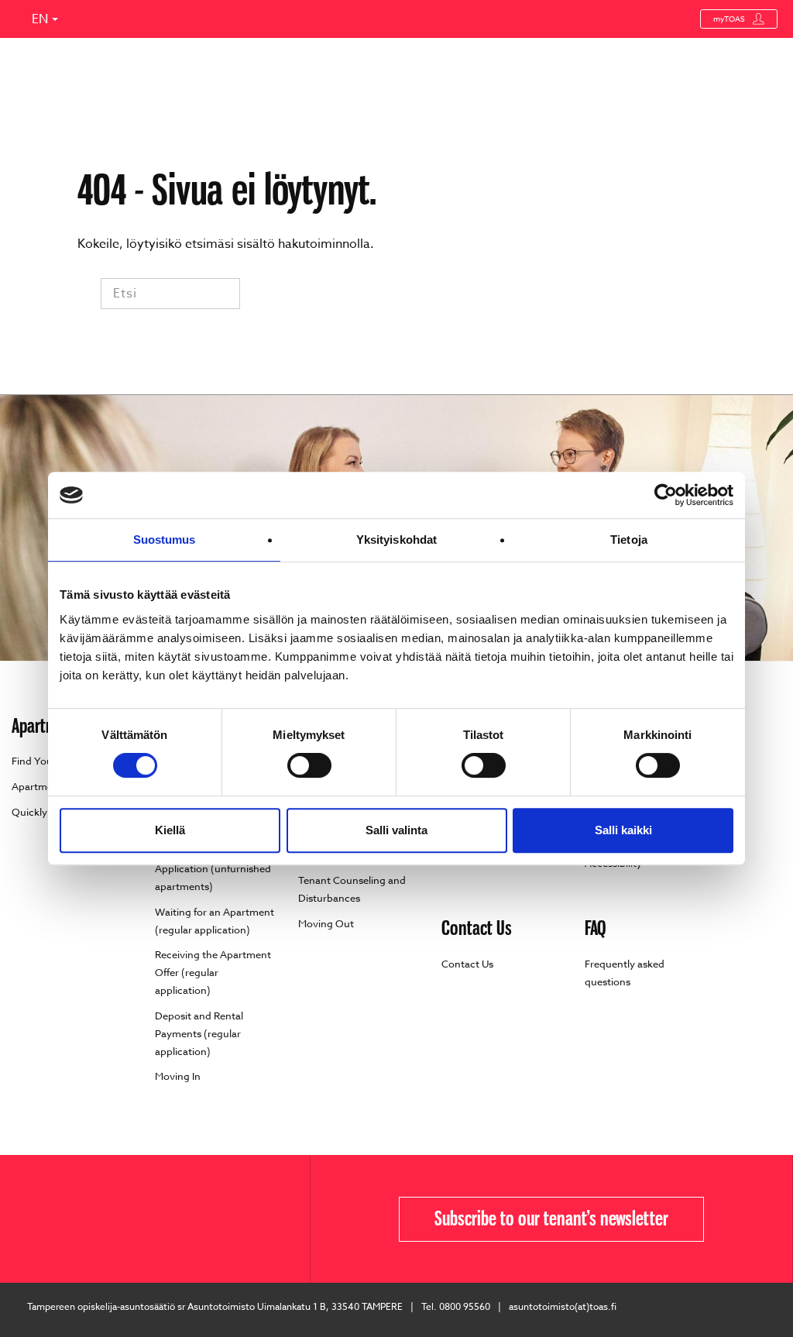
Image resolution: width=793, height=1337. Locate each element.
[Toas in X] (17, 1219)
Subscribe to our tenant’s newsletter (551, 1218)
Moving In (178, 1076)
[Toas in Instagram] (52, 1219)
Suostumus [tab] (164, 539)
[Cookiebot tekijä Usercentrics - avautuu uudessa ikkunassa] (665, 495)
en (40, 19)
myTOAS (729, 18)
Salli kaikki (623, 830)
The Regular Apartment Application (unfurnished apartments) (213, 868)
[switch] (309, 765)
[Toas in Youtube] (40, 1219)
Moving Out (326, 923)
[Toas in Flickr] (29, 1219)
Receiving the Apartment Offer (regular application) (213, 972)
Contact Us (467, 964)
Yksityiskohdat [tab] (396, 539)
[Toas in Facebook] (6, 1219)
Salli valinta (396, 830)
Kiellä (170, 830)
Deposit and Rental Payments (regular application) (199, 1033)
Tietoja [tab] (628, 539)
